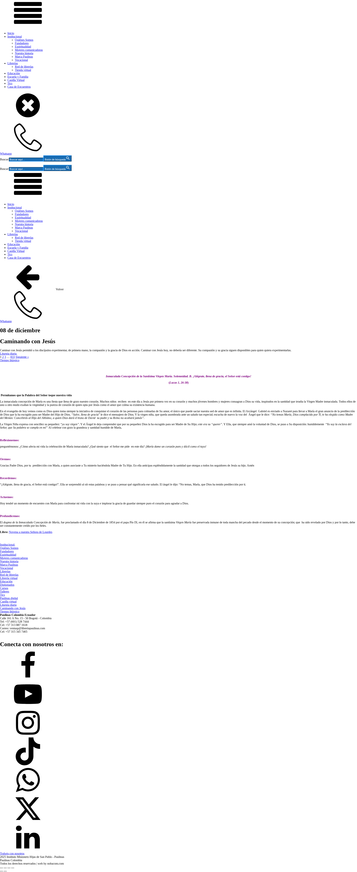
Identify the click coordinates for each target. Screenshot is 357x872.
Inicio (10, 33)
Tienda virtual (23, 70)
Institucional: (7, 544)
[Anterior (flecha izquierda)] (1, 871)
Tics (9, 83)
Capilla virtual (8, 601)
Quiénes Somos (24, 39)
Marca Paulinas (24, 56)
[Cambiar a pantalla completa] (5, 867)
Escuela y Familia (17, 76)
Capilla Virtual (16, 80)
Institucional (14, 36)
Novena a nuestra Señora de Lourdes (30, 532)
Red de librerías (24, 66)
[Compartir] (8, 867)
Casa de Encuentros (19, 86)
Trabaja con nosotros (12, 853)
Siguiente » (22, 357)
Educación (13, 73)
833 (12, 357)
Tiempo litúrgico (9, 360)
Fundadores (22, 43)
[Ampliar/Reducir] (1, 867)
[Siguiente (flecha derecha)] (5, 871)
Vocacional (21, 60)
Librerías (12, 63)
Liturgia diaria (8, 353)
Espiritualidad (23, 46)
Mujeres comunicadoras (29, 49)
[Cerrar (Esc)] (12, 867)
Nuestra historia (24, 53)
